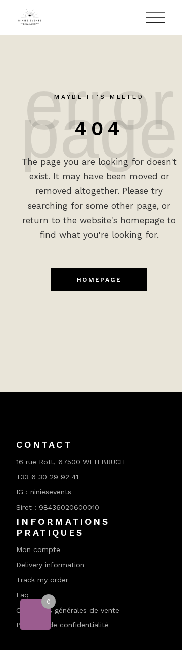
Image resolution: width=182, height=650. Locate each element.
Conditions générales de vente (67, 610)
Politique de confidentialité (62, 625)
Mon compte (38, 549)
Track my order (42, 580)
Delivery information (50, 565)
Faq (22, 595)
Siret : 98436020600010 (57, 507)
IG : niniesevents (43, 492)
